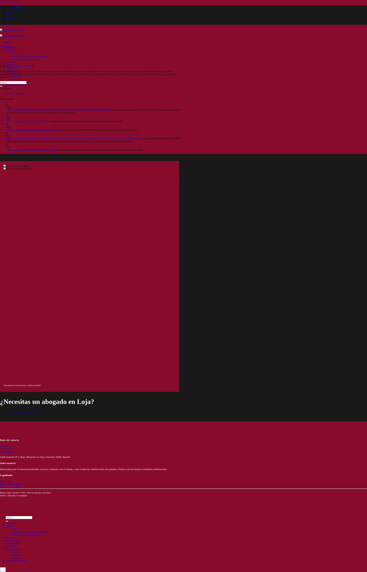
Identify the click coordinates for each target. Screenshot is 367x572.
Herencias (11, 62)
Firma (9, 12)
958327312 (6, 446)
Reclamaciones (13, 549)
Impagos (15, 79)
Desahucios (11, 540)
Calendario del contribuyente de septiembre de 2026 (32, 150)
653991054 (6, 449)
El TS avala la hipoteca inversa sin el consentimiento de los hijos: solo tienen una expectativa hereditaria (59, 109)
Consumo (16, 557)
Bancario (16, 76)
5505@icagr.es (7, 452)
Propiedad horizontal (16, 85)
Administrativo (13, 67)
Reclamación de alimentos (24, 534)
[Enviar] (1, 86)
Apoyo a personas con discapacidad (29, 532)
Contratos (11, 546)
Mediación (11, 47)
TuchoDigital (21, 496)
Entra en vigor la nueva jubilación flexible (27, 121)
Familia (9, 50)
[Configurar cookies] (3, 569)
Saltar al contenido (9, 1)
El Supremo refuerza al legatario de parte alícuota (31, 130)
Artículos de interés (6, 46)
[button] (9, 42)
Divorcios (16, 529)
